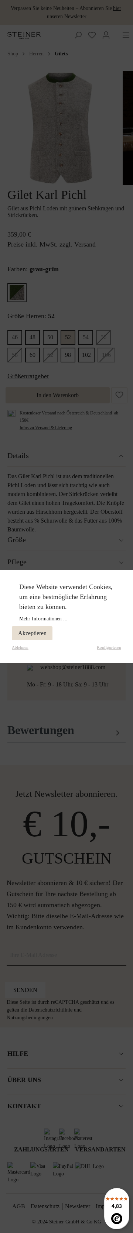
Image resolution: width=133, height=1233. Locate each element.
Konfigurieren (109, 647)
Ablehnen (20, 647)
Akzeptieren (32, 633)
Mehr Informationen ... (43, 618)
